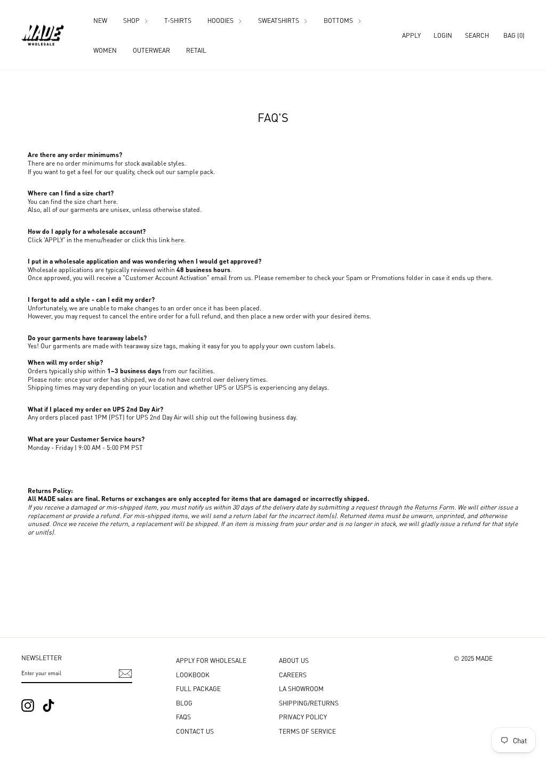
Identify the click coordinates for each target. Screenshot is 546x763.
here (109, 201)
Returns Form (434, 507)
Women (105, 50)
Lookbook (193, 674)
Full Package (198, 688)
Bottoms (339, 20)
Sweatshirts (279, 20)
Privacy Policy (303, 716)
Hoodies (221, 20)
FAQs (183, 716)
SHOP (132, 20)
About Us (294, 660)
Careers (293, 674)
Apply (411, 35)
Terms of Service (307, 731)
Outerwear (151, 50)
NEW (100, 20)
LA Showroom (301, 688)
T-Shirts (177, 20)
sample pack (195, 171)
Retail (196, 50)
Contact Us (195, 731)
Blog (184, 703)
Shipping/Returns (309, 703)
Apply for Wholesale (211, 660)
